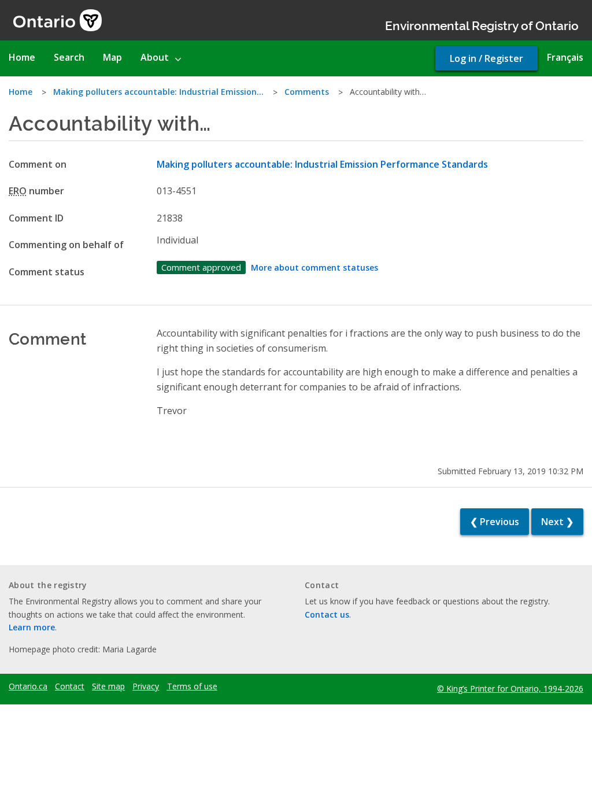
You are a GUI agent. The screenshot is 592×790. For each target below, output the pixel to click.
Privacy (145, 686)
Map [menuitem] (112, 57)
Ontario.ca (28, 686)
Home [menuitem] (22, 57)
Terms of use (192, 686)
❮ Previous (494, 521)
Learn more (32, 627)
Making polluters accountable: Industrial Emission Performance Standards (322, 164)
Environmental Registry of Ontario (482, 24)
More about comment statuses (314, 267)
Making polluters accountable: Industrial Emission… (158, 91)
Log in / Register (486, 58)
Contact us (327, 614)
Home (20, 91)
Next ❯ (557, 521)
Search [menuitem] (69, 57)
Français (565, 57)
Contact (69, 686)
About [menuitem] (154, 57)
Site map (108, 686)
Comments (306, 91)
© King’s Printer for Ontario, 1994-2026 (510, 688)
